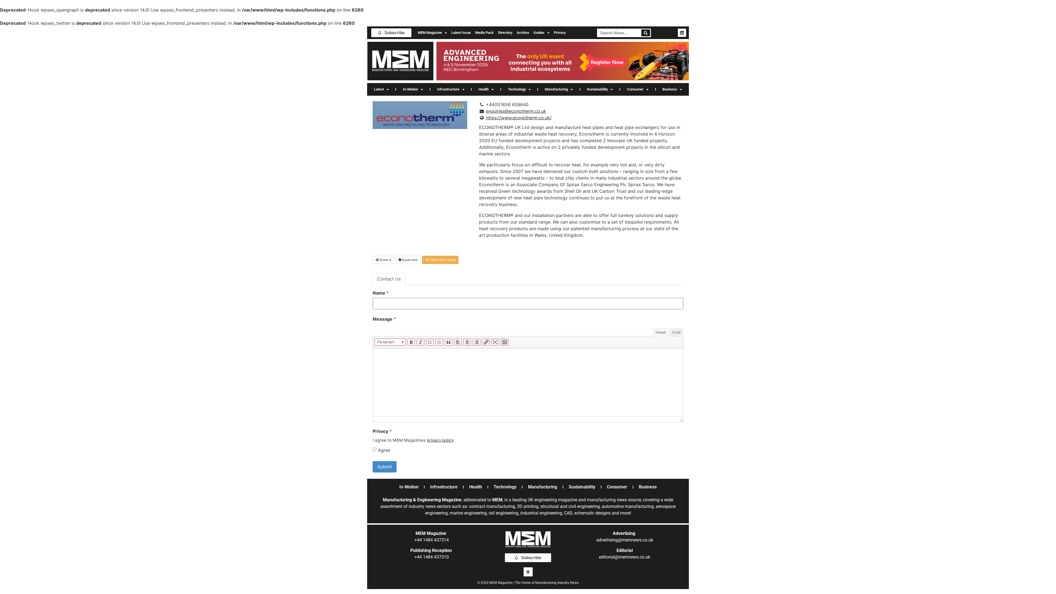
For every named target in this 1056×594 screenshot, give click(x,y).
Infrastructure (448, 89)
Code (676, 332)
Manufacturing (556, 89)
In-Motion (410, 89)
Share (383, 260)
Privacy (560, 33)
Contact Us (389, 279)
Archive (523, 33)
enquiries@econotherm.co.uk (516, 111)
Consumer (635, 89)
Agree (384, 450)
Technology (517, 89)
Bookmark (409, 260)
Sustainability (597, 89)
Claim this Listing (441, 260)
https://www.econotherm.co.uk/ (519, 117)
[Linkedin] (682, 33)
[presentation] (390, 342)
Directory (505, 33)
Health (484, 89)
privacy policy (440, 440)
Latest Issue (461, 33)
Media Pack (484, 33)
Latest (379, 89)
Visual (660, 332)
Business (669, 89)
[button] (390, 342)
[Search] (645, 32)
